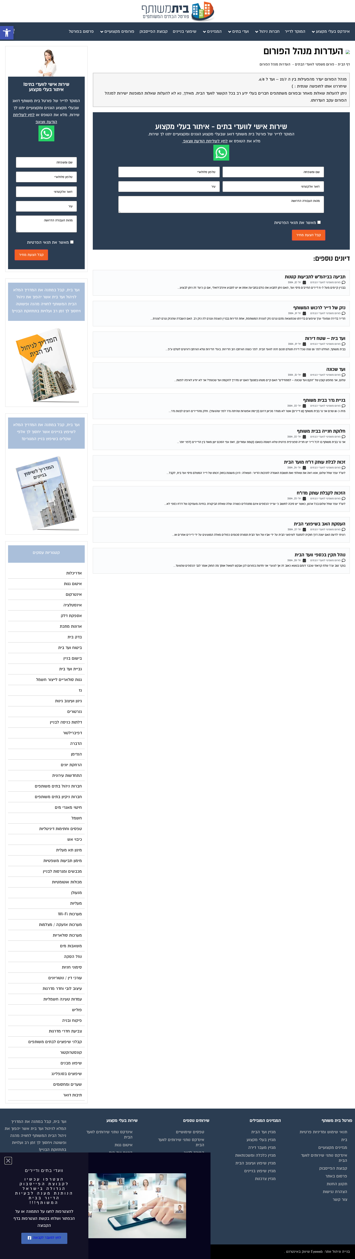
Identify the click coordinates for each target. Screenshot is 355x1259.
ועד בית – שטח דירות (325, 338)
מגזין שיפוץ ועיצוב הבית (255, 1163)
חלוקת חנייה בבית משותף (321, 431)
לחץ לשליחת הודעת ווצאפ (205, 141)
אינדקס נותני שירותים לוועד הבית (324, 1158)
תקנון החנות (337, 1184)
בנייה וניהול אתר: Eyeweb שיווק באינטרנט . (317, 1251)
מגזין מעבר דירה (262, 1147)
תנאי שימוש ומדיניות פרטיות (323, 1132)
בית (344, 1139)
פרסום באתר (336, 1176)
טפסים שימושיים (190, 1132)
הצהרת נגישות (335, 1191)
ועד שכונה (335, 369)
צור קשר (340, 1199)
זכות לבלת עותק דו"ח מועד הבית (314, 462)
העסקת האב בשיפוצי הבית (319, 524)
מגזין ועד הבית (263, 1132)
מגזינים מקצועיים (332, 1147)
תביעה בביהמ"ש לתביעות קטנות (315, 277)
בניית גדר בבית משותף (324, 400)
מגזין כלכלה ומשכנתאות (255, 1155)
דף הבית (344, 64)
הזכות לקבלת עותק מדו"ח (321, 493)
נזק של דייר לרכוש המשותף (319, 307)
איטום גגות (124, 1145)
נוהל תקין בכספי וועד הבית (320, 555)
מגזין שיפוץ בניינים (260, 1171)
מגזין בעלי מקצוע (261, 1139)
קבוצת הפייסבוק (333, 1168)
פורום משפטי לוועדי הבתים (314, 64)
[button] (7, 32)
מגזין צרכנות (265, 1178)
